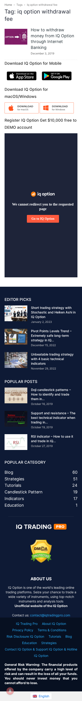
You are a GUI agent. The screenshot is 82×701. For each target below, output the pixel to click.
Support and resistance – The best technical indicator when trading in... (53, 417)
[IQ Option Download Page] (22, 112)
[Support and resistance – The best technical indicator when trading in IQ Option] (16, 419)
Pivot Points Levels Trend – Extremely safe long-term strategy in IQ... (51, 335)
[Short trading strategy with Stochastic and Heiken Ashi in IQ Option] (16, 313)
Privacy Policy (22, 630)
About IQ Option (54, 624)
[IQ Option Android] (57, 81)
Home (8, 4)
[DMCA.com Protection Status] (41, 562)
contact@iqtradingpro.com (50, 615)
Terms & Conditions (52, 630)
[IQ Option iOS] (22, 81)
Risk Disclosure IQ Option (25, 636)
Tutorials (55, 636)
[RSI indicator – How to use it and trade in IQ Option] (16, 442)
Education (29, 643)
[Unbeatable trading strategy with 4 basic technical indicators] (16, 360)
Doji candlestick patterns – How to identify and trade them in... (51, 394)
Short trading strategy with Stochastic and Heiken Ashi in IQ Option (53, 312)
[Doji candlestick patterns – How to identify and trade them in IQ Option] (16, 395)
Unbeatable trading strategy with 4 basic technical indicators (52, 358)
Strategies (48, 643)
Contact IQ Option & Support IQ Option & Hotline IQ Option (41, 652)
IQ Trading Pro (27, 624)
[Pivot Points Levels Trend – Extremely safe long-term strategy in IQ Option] (16, 337)
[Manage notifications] (10, 691)
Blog (68, 636)
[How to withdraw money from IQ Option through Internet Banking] (16, 37)
